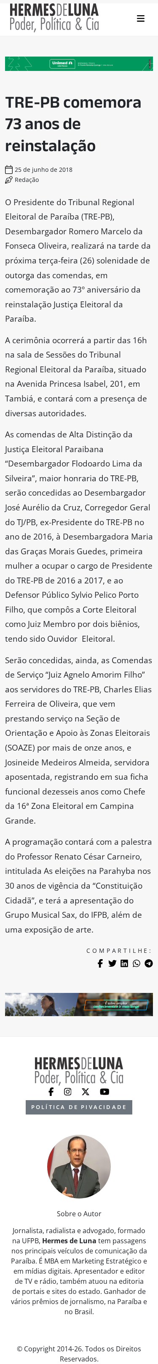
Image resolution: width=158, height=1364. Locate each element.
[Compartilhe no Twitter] (112, 963)
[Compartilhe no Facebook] (100, 963)
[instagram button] (68, 1091)
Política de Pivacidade (79, 1107)
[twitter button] (86, 1091)
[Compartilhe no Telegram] (149, 963)
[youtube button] (105, 1091)
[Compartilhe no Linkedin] (124, 963)
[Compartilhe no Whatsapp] (136, 963)
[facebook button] (52, 1091)
